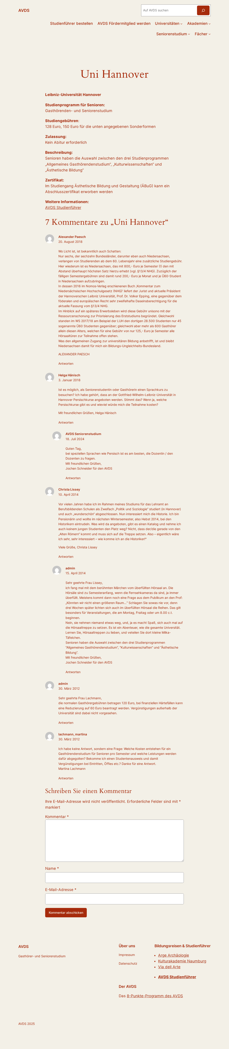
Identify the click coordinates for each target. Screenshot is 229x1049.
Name (52, 868)
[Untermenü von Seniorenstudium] (189, 34)
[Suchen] (203, 10)
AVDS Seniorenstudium (83, 434)
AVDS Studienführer (63, 207)
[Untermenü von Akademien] (209, 23)
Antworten (65, 363)
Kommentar (57, 816)
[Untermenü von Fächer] (209, 34)
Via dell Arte (169, 967)
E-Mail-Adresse (60, 889)
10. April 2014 (68, 494)
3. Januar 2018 (69, 380)
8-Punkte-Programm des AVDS (155, 996)
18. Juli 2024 (75, 439)
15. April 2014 (76, 573)
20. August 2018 (70, 242)
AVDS (24, 10)
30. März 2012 (69, 688)
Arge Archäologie (173, 955)
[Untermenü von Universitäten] (181, 23)
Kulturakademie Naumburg (182, 961)
